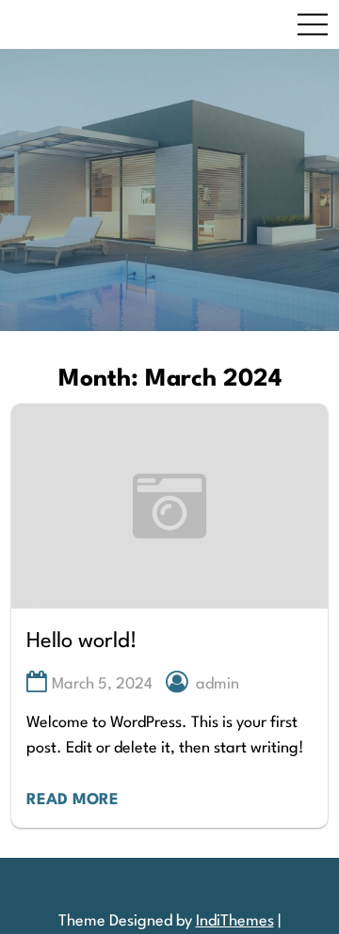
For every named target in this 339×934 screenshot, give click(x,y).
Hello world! (81, 641)
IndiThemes (235, 921)
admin (217, 684)
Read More (72, 800)
